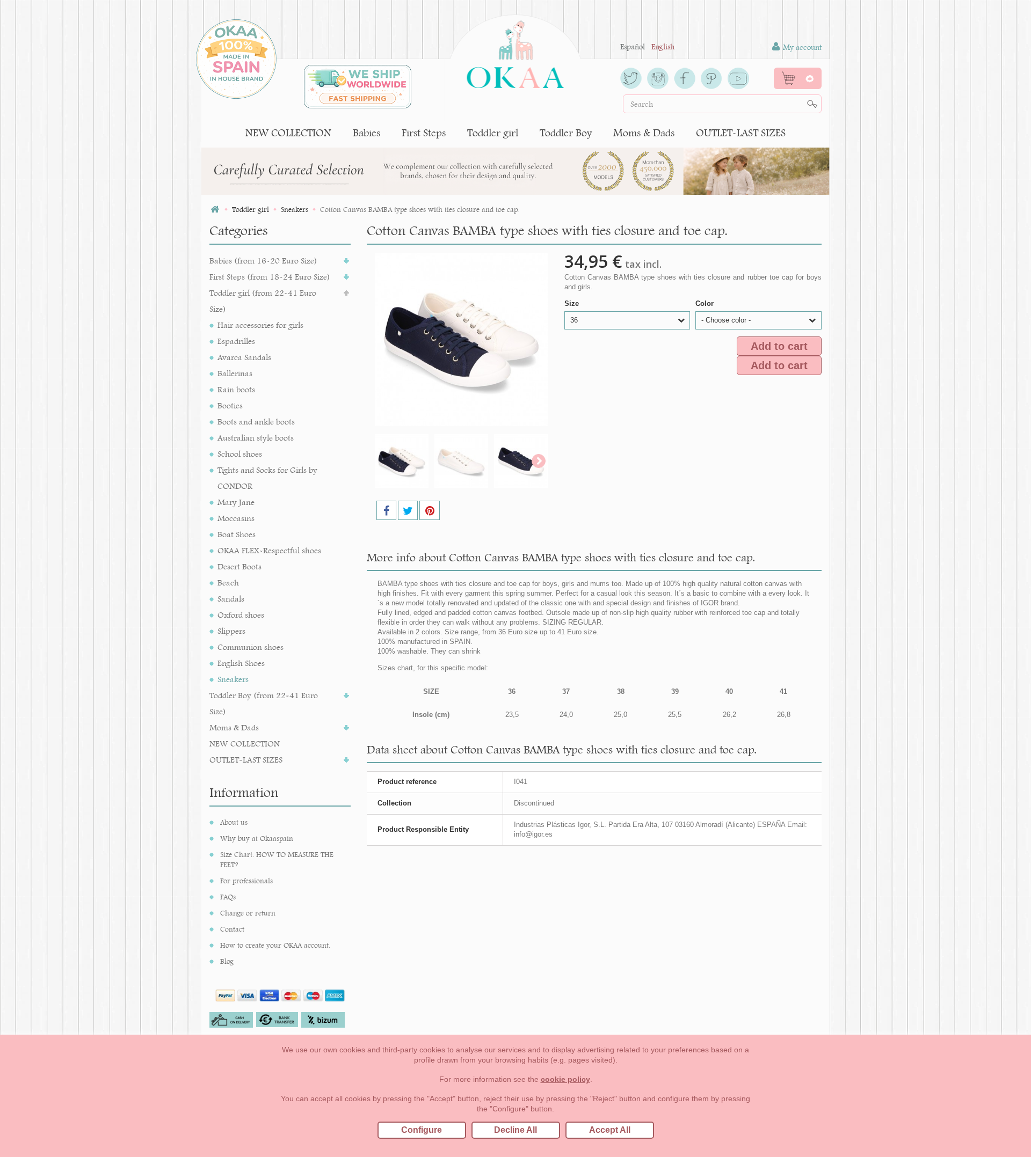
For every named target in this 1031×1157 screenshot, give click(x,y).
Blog (227, 961)
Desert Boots (239, 566)
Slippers (231, 631)
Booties (230, 405)
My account (801, 47)
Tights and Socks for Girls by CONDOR (267, 478)
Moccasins (236, 518)
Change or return (247, 913)
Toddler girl (492, 133)
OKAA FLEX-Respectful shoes (269, 550)
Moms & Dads (643, 133)
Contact (232, 929)
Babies (366, 133)
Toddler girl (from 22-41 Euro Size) (262, 301)
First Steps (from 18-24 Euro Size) (269, 277)
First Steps (424, 133)
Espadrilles (236, 341)
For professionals (246, 880)
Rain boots (236, 389)
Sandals (230, 599)
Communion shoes (250, 647)
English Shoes (241, 663)
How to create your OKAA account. (275, 945)
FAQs (228, 896)
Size (572, 303)
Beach (228, 582)
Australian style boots (255, 438)
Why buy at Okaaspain (256, 838)
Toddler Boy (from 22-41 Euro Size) (263, 703)
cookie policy (565, 1079)
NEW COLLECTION (288, 133)
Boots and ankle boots (256, 421)
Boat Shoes (236, 534)
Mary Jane (236, 502)
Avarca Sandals (244, 357)
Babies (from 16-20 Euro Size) (263, 260)
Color (705, 303)
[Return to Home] (214, 209)
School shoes (239, 454)
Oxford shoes (240, 615)
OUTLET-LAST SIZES (741, 133)
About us (234, 822)
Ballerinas (234, 373)
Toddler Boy (566, 133)
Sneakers (233, 679)
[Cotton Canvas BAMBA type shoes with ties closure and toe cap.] (402, 461)
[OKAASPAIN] (515, 51)
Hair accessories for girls (260, 325)
